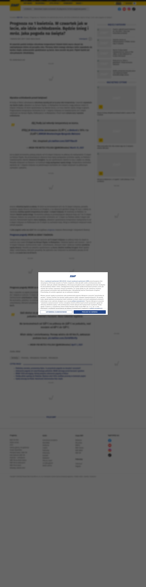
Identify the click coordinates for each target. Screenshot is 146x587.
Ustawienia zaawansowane (56, 312)
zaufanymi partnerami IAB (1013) (55, 281)
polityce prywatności (78, 301)
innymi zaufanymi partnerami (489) (78, 281)
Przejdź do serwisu (90, 312)
